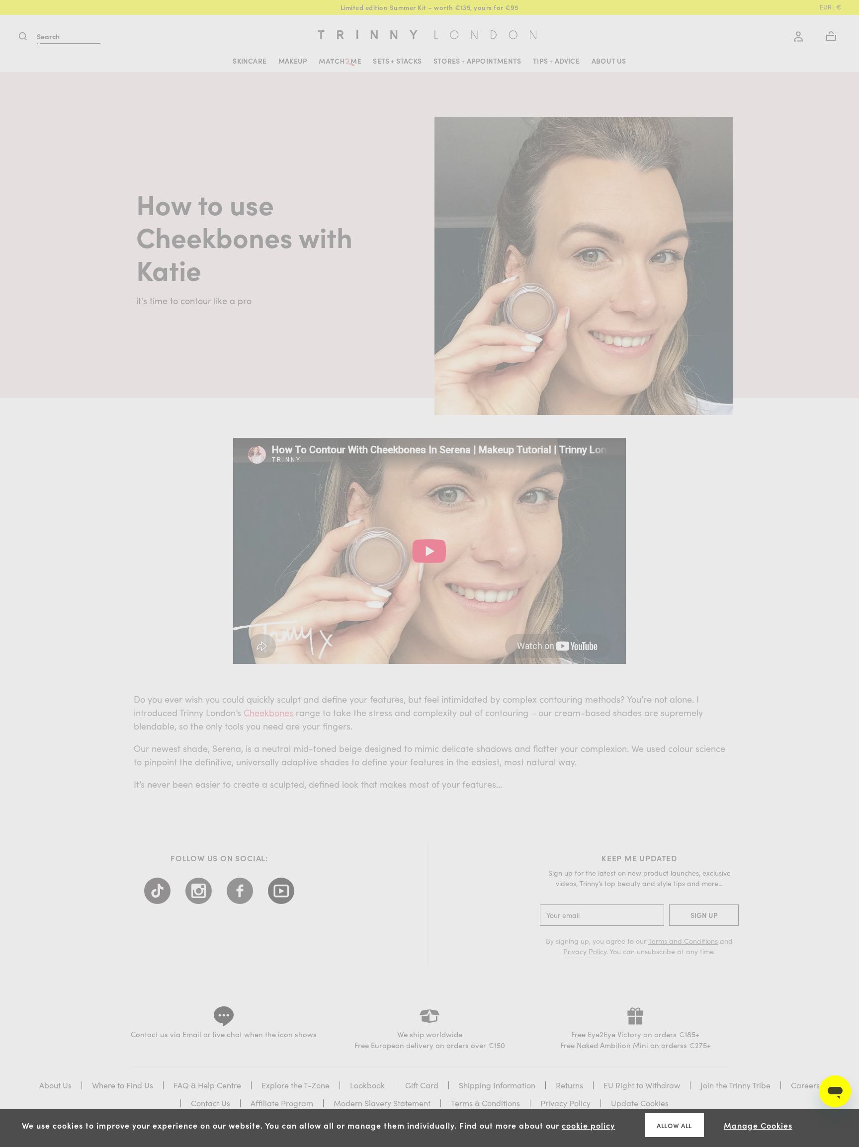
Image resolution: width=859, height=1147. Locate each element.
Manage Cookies (758, 1125)
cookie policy (588, 1125)
